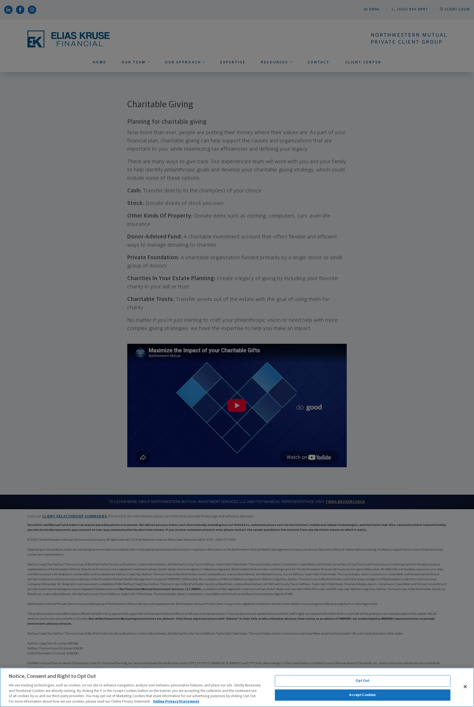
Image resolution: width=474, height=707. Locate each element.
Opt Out (362, 681)
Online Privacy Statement (176, 701)
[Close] (465, 687)
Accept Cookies (362, 695)
